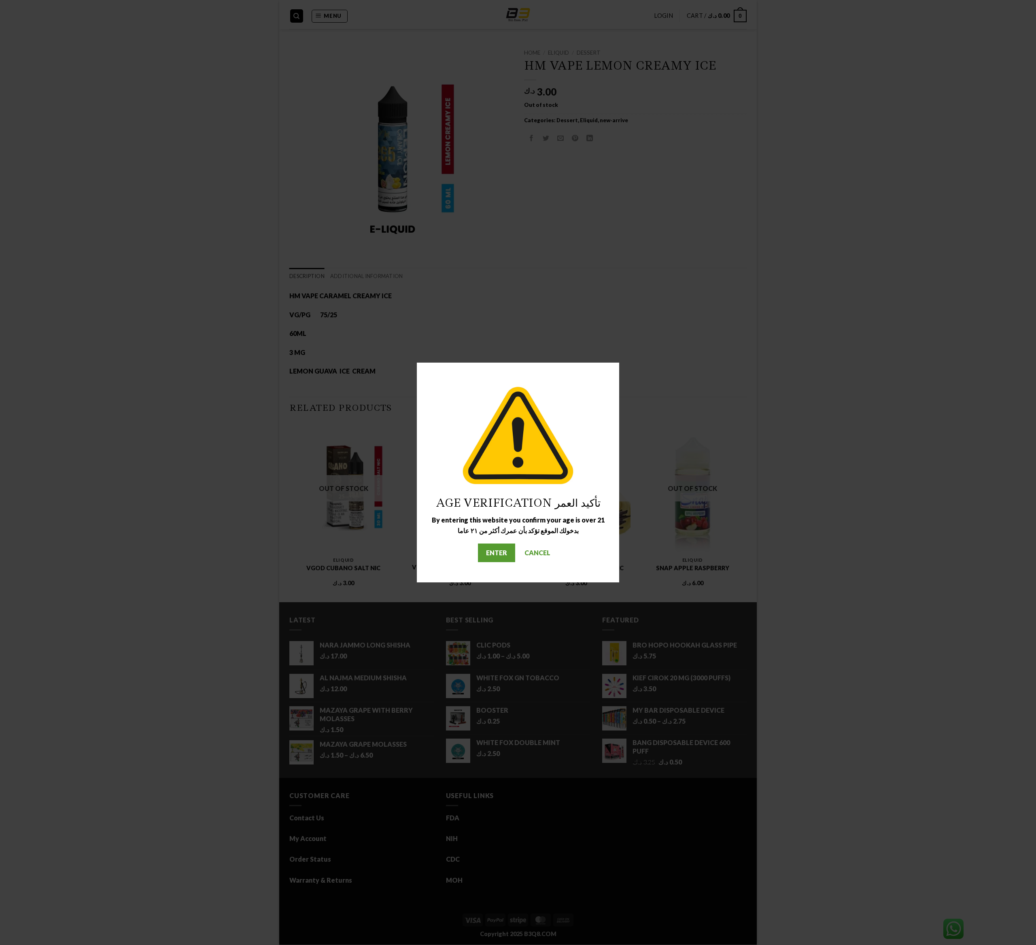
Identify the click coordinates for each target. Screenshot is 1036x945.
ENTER (496, 552)
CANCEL (537, 552)
